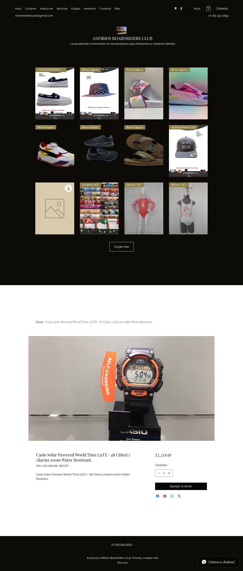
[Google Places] (176, 8)
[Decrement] (158, 473)
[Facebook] (181, 8)
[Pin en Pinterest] (165, 496)
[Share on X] (179, 496)
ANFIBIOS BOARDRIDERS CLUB (122, 38)
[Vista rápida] (54, 208)
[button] (208, 8)
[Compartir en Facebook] (157, 496)
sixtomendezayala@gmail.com (34, 15)
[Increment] (169, 473)
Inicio (39, 322)
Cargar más (121, 246)
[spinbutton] (164, 473)
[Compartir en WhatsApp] (172, 496)
